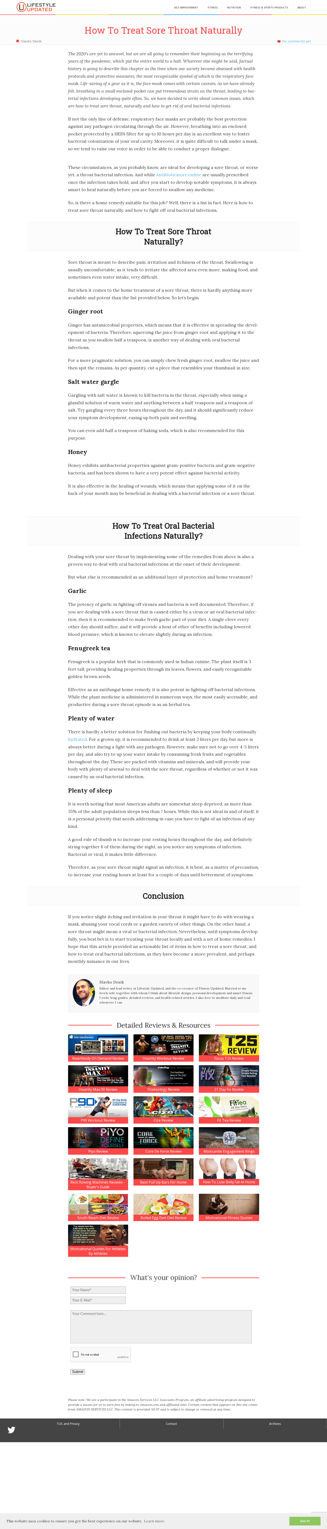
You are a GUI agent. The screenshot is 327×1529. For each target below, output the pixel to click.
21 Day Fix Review (229, 1089)
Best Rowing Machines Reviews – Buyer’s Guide (98, 1184)
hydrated (77, 739)
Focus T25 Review (229, 1058)
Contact (171, 1424)
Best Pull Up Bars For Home (163, 1182)
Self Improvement (186, 7)
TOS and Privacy (68, 1424)
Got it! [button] (305, 1521)
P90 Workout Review (98, 1120)
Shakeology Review (163, 1089)
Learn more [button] (154, 1521)
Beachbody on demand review (98, 1058)
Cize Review (163, 1120)
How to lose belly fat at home (229, 1182)
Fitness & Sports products (269, 7)
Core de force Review (163, 1151)
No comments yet (296, 41)
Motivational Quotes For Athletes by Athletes (98, 1251)
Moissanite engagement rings (229, 1151)
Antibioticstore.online (178, 174)
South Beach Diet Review (98, 1218)
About (301, 7)
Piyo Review (98, 1151)
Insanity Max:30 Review (98, 1089)
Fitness (213, 7)
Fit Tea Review (229, 1120)
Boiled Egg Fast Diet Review (163, 1218)
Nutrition (234, 7)
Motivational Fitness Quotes (229, 1218)
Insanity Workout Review (163, 1058)
